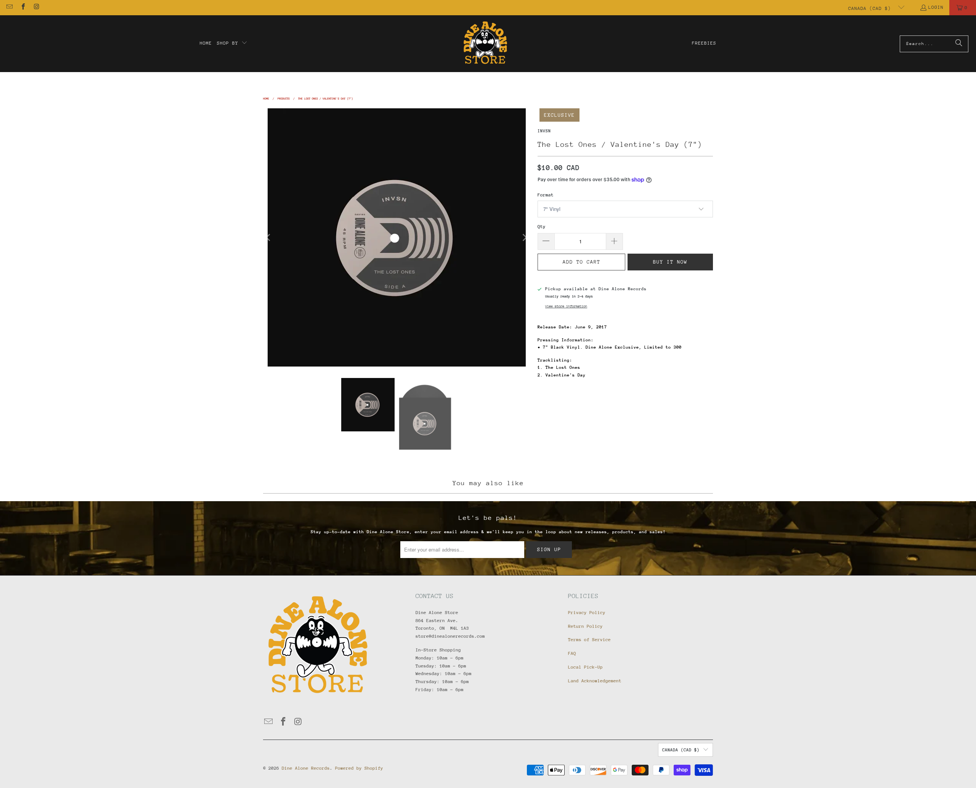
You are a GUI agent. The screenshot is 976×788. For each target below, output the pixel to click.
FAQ (572, 653)
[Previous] (269, 237)
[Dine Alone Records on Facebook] (22, 7)
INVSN (544, 131)
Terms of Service (589, 639)
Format (546, 195)
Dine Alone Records (306, 768)
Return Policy (585, 626)
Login (936, 7)
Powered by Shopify (359, 768)
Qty (542, 226)
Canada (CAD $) (871, 8)
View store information (566, 306)
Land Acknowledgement (594, 680)
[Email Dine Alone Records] (9, 7)
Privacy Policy (586, 612)
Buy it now (670, 262)
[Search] (958, 43)
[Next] (524, 237)
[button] (232, 43)
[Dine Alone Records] (485, 43)
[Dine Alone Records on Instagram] (36, 7)
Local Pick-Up (585, 667)
